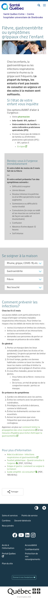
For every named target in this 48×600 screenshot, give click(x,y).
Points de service (30, 515)
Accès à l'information (8, 546)
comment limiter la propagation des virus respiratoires (21, 428)
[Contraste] (36, 508)
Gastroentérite (15, 271)
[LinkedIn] (27, 535)
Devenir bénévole (22, 520)
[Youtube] (21, 535)
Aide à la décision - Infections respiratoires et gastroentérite (22, 456)
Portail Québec (9, 555)
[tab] (24, 263)
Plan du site (7, 563)
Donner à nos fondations (23, 577)
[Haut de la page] (44, 508)
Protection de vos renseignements (32, 556)
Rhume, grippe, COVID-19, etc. (22, 263)
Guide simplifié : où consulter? (22, 472)
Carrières (6, 520)
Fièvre (10, 279)
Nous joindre (8, 525)
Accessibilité (31, 545)
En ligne (22, 146)
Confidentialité (32, 549)
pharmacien (24, 116)
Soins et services (10, 515)
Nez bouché (13, 287)
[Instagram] (33, 535)
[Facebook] (14, 535)
